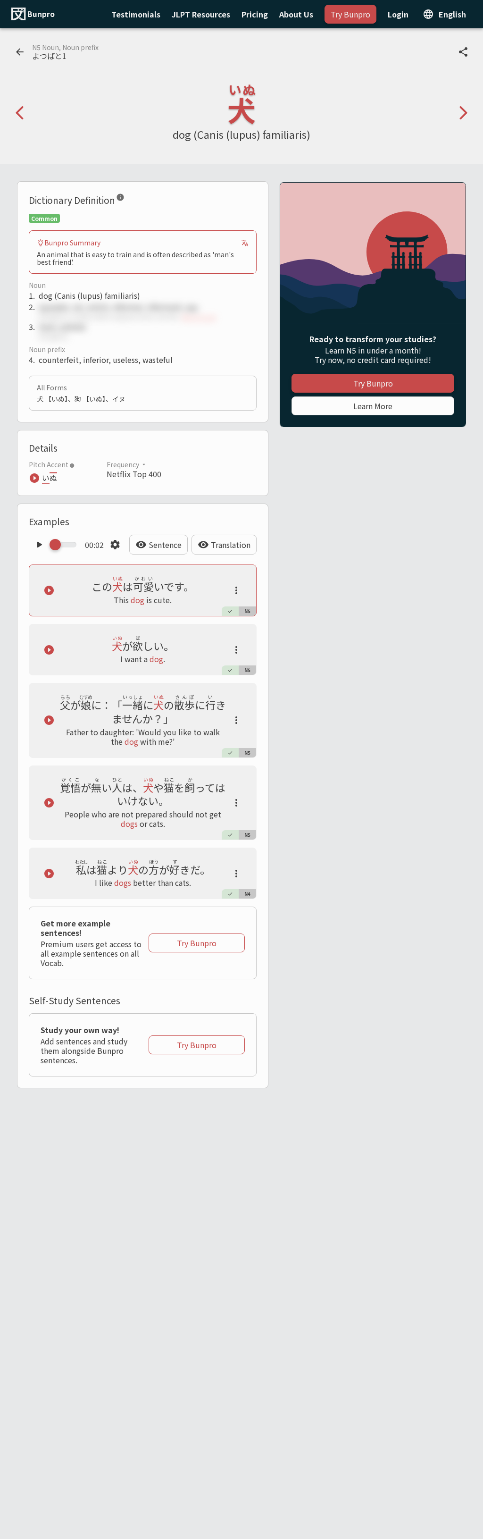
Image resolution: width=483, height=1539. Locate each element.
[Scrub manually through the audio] (65, 544)
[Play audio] (39, 544)
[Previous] (19, 112)
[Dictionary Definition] (120, 199)
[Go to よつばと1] (19, 51)
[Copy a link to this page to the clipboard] (463, 51)
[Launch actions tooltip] (236, 590)
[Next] (463, 112)
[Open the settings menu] (115, 544)
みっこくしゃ (199, 316)
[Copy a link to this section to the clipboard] (132, 199)
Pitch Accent (48, 464)
